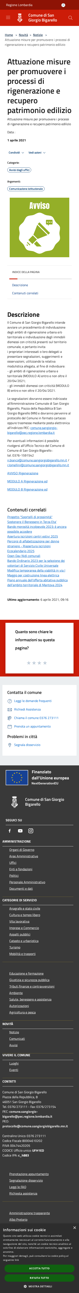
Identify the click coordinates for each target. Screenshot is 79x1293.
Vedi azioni (35, 152)
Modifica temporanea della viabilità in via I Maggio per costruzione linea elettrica (36, 573)
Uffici (12, 862)
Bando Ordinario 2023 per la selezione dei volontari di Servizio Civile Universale (36, 563)
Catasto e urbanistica (23, 940)
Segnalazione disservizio (26, 1180)
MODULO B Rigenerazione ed (27, 489)
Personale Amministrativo (27, 882)
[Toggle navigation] (8, 17)
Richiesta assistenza (23, 1193)
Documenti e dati (21, 888)
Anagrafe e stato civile (24, 908)
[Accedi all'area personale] (63, 5)
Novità (23, 34)
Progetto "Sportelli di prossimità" (29, 516)
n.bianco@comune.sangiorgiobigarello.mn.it (37, 460)
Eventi (13, 1069)
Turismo (14, 947)
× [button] (74, 1227)
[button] (39, 1286)
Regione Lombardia (19, 4)
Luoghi (14, 1063)
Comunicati (17, 1038)
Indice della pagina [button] (26, 272)
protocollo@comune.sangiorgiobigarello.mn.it (35, 1126)
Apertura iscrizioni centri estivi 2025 (32, 536)
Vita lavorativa (19, 921)
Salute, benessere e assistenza (30, 999)
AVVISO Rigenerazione (22, 473)
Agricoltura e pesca (22, 1012)
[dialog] (39, 1258)
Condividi (14, 152)
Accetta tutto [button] (39, 1268)
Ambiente (16, 992)
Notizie (38, 34)
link (17, 1260)
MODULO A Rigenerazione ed (27, 481)
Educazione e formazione (26, 973)
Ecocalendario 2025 (20, 550)
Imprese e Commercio (24, 927)
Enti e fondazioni (20, 869)
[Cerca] (70, 17)
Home (9, 34)
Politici (14, 875)
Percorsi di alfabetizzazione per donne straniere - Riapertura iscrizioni (33, 543)
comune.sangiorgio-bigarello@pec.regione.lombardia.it (32, 430)
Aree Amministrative (23, 856)
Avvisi (13, 1045)
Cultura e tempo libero (24, 914)
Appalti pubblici (19, 934)
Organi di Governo (21, 849)
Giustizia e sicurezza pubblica (29, 979)
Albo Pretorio (18, 1219)
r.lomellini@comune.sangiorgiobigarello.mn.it (38, 465)
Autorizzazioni (19, 1005)
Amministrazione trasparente (29, 1213)
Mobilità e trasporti (22, 953)
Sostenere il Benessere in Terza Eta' (32, 521)
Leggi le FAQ (17, 1186)
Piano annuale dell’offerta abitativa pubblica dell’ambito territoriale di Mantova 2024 (37, 582)
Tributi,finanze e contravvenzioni (31, 986)
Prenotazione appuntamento (29, 1173)
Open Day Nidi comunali (23, 555)
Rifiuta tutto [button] (39, 1278)
